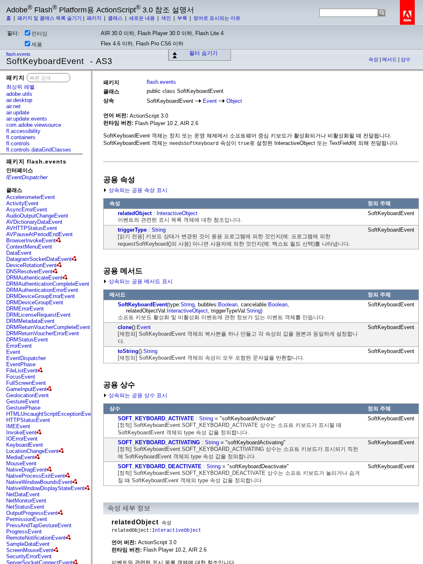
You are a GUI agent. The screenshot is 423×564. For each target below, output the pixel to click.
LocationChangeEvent (32, 451)
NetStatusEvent (25, 507)
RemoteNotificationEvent (36, 538)
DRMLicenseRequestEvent (38, 315)
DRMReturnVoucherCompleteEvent (48, 327)
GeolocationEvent (27, 395)
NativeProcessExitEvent (35, 476)
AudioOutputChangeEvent (37, 216)
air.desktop (19, 100)
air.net (13, 106)
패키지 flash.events (36, 161)
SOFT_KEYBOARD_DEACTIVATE (160, 466)
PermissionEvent (26, 519)
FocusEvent (20, 377)
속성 (374, 59)
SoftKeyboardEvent (142, 304)
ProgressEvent (24, 531)
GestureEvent (22, 401)
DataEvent (18, 253)
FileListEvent (22, 370)
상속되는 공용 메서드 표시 (140, 281)
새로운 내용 (142, 18)
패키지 (95, 18)
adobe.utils (19, 94)
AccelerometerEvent (30, 197)
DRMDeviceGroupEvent (34, 302)
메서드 (390, 59)
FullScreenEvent (26, 383)
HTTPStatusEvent (28, 420)
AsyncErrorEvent (26, 209)
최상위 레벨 (20, 87)
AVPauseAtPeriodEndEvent (39, 234)
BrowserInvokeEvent (31, 240)
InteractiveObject (177, 213)
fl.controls (18, 143)
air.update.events (26, 119)
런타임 (39, 34)
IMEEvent (18, 426)
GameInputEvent (26, 389)
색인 (166, 18)
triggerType (132, 230)
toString (128, 351)
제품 (36, 44)
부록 (182, 18)
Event (13, 352)
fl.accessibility (23, 131)
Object (234, 101)
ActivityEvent (22, 203)
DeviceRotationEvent (31, 265)
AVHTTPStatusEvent (31, 228)
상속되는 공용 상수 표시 (137, 395)
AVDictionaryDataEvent (34, 222)
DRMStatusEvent (27, 340)
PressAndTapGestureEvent (38, 525)
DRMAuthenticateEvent (34, 278)
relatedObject (135, 213)
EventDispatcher (26, 358)
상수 (406, 59)
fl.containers (21, 137)
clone (125, 327)
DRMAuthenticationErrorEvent (42, 290)
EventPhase (21, 364)
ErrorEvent (19, 346)
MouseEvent (21, 463)
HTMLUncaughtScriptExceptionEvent (50, 414)
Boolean (228, 304)
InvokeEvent (21, 432)
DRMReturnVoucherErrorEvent (42, 333)
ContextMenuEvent (29, 247)
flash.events (19, 54)
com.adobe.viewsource (33, 125)
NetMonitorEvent (26, 501)
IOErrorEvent (22, 439)
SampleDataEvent (28, 544)
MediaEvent (20, 457)
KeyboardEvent (24, 445)
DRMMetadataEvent (30, 321)
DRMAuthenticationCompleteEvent (47, 284)
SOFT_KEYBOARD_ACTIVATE (156, 418)
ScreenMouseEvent (29, 550)
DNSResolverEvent (29, 271)
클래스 (116, 18)
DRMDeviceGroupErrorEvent (40, 296)
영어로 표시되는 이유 (216, 18)
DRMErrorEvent (25, 309)
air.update (17, 112)
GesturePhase (23, 408)
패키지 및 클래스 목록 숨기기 (49, 18)
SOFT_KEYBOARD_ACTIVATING (159, 442)
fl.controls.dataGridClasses (38, 150)
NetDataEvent (23, 494)
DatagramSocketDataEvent (38, 259)
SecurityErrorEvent (29, 556)
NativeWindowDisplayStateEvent (45, 488)
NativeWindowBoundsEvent (39, 482)
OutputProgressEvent (32, 513)
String (159, 230)
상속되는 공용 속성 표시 (137, 190)
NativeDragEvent (26, 470)
